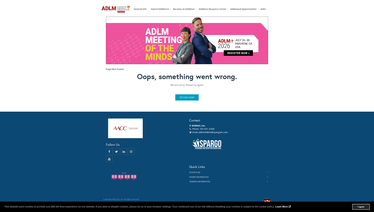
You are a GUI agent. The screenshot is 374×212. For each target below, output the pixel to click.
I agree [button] (361, 207)
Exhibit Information (199, 177)
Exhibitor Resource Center (213, 9)
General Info (141, 9)
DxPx (264, 9)
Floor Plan (194, 172)
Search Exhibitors (160, 9)
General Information (199, 181)
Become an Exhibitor (184, 9)
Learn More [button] (281, 206)
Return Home (187, 97)
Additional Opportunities (244, 9)
